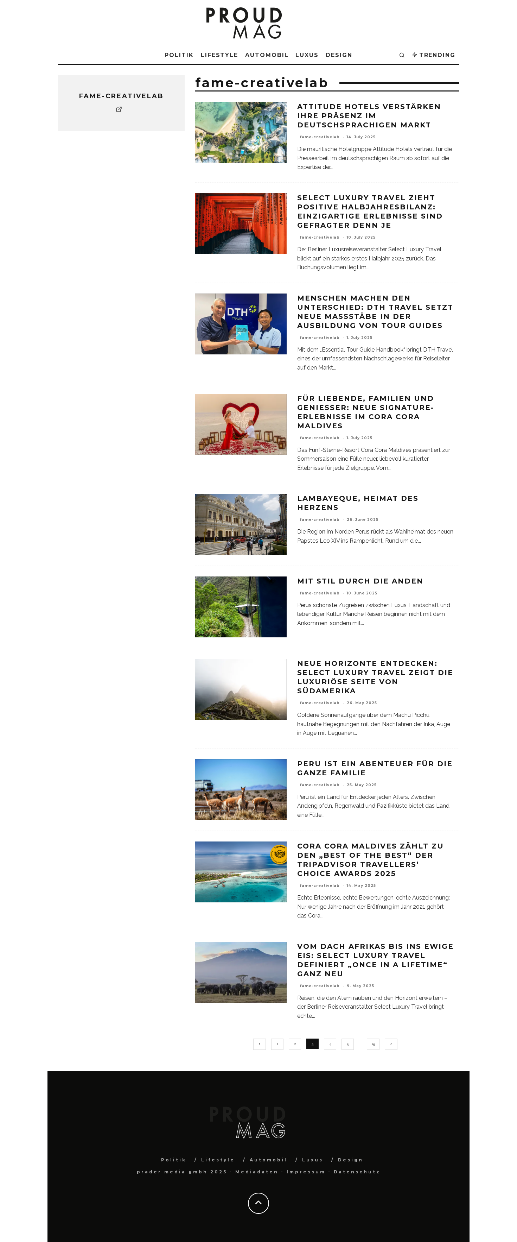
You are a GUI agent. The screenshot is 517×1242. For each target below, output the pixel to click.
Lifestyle (219, 55)
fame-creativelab (320, 137)
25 (373, 1044)
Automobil (266, 55)
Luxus (307, 55)
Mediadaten (257, 1171)
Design (339, 55)
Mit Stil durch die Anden (360, 581)
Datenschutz (357, 1171)
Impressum (306, 1171)
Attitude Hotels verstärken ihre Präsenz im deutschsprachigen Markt (369, 115)
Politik (179, 55)
